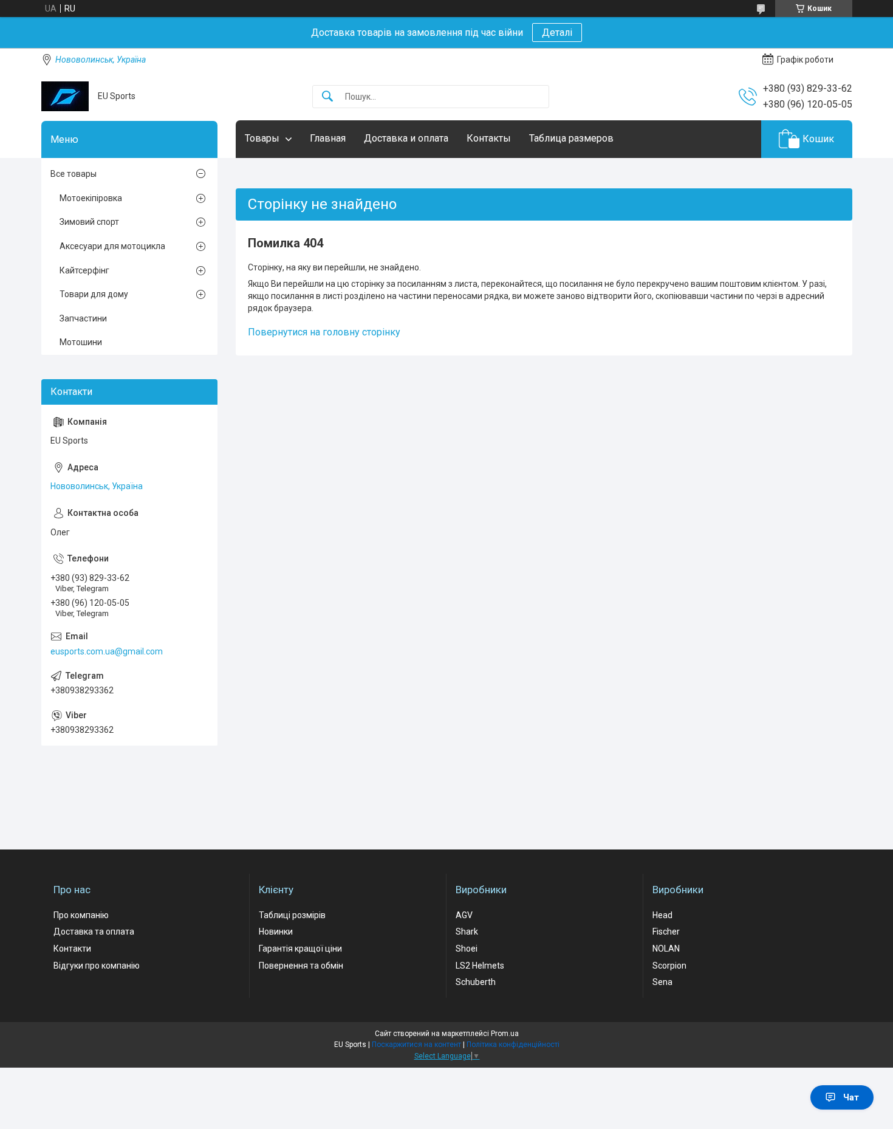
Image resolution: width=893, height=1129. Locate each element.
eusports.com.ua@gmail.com (106, 651)
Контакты (489, 138)
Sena (662, 982)
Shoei (466, 948)
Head (662, 915)
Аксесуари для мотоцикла (112, 246)
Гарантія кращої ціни (300, 948)
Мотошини (81, 342)
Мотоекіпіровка (91, 198)
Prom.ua (505, 1033)
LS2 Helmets (480, 965)
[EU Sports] (65, 96)
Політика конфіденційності (513, 1044)
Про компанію (81, 915)
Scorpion (669, 965)
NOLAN (666, 948)
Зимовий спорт (89, 222)
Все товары (73, 174)
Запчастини (83, 318)
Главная (328, 138)
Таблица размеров (571, 138)
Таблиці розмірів (292, 915)
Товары (262, 138)
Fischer (666, 931)
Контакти (72, 948)
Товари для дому (94, 294)
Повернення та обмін (301, 965)
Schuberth (476, 982)
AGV (464, 915)
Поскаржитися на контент (416, 1044)
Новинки (276, 931)
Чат (851, 1097)
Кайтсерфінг (84, 270)
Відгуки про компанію (96, 965)
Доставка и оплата (406, 138)
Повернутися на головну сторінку (324, 332)
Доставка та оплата (93, 931)
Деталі (557, 32)
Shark (467, 931)
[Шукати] (327, 97)
